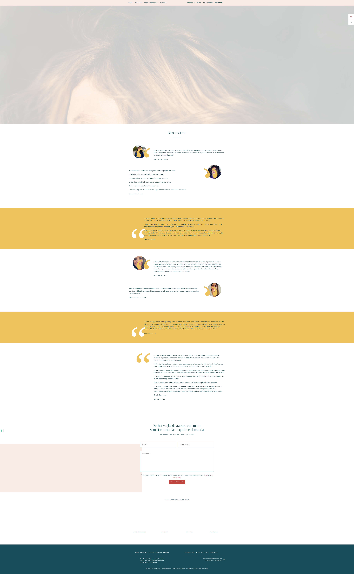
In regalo (191, 2)
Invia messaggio (177, 482)
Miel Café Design (203, 568)
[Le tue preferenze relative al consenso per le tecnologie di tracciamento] (2, 430)
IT (351, 22)
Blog (199, 2)
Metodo (163, 2)
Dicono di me (189, 552)
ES (351, 16)
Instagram (177, 563)
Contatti (219, 2)
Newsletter (208, 2)
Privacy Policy (185, 568)
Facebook (176, 563)
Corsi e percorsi (150, 2)
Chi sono (138, 2)
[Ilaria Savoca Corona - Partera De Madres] (177, 17)
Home (130, 2)
